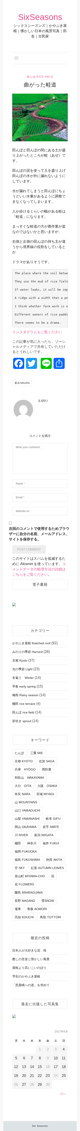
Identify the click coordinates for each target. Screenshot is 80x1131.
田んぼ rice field (40, 76)
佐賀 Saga (46, 761)
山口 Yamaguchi (27, 810)
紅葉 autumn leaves (47, 868)
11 (64, 1058)
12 (16, 1067)
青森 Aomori (37, 909)
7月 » (63, 1094)
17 (56, 1067)
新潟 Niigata (22, 383)
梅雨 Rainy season (25, 695)
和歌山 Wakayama (29, 777)
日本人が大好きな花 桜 (29, 950)
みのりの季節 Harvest (27, 652)
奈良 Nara (22, 794)
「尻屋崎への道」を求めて (31, 985)
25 (64, 1076)
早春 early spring (24, 686)
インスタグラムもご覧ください (37, 332)
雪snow (47, 900)
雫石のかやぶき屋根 (26, 976)
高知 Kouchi (24, 917)
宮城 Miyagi (45, 794)
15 (40, 1067)
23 (48, 1076)
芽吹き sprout (21, 721)
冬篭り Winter (23, 678)
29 (40, 1084)
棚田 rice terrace (23, 703)
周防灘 (46, 769)
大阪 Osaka (47, 786)
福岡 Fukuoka (26, 851)
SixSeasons (40, 17)
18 (64, 1067)
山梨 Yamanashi (27, 818)
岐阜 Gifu (53, 818)
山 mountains (26, 802)
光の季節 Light (22, 669)
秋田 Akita (54, 859)
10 (56, 1058)
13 (24, 1067)
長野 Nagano (25, 900)
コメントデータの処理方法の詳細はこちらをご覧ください (39, 569)
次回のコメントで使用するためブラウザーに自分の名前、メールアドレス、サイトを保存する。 (39, 534)
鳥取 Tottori (50, 917)
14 (32, 1067)
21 (32, 1076)
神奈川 (31, 843)
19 (16, 1076)
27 (24, 1084)
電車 (18, 909)
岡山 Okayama (25, 827)
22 (40, 1076)
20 (24, 1076)
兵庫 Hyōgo (25, 769)
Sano (25, 138)
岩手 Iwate (51, 827)
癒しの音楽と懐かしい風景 (31, 959)
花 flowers (24, 884)
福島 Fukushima (27, 859)
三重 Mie (36, 753)
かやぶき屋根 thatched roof (31, 643)
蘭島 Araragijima (29, 892)
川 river (21, 835)
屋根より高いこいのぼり (29, 967)
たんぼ (19, 753)
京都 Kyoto (19, 660)
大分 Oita (23, 786)
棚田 (18, 843)
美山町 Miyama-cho (30, 876)
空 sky (20, 868)
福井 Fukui (51, 843)
